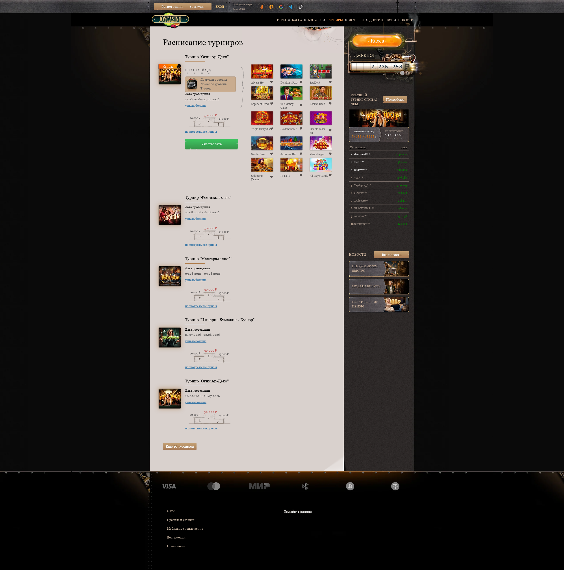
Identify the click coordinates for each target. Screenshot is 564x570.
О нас (171, 511)
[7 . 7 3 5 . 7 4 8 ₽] (377, 67)
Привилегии (176, 546)
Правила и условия (181, 520)
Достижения (176, 537)
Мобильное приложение (185, 528)
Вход (219, 6)
